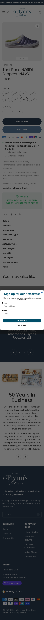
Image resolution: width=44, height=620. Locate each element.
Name (4, 303)
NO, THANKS (22, 325)
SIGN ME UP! (22, 320)
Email (4, 310)
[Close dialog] (42, 292)
